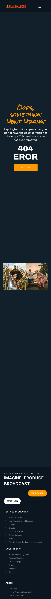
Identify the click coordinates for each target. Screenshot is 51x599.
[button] (40, 6)
